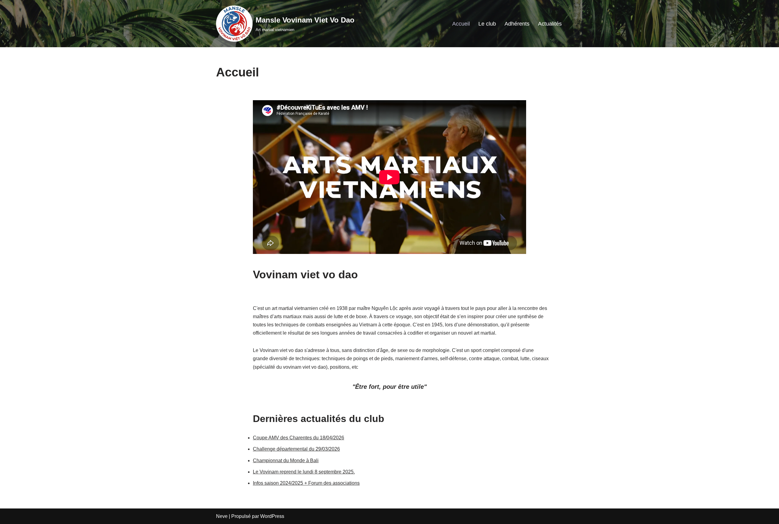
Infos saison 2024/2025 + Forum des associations (306, 483)
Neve (222, 516)
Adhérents (517, 24)
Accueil (461, 24)
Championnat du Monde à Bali (286, 460)
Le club (487, 24)
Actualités (550, 24)
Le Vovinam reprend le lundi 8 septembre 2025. (304, 471)
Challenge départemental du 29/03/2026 (296, 449)
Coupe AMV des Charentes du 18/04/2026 (298, 437)
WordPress (272, 516)
